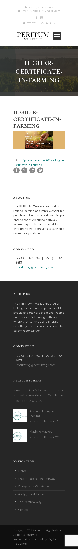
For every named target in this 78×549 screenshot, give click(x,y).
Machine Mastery (41, 431)
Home (22, 471)
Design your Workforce (33, 486)
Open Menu (57, 36)
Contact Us (48, 23)
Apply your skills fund (32, 494)
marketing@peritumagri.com (41, 10)
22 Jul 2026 (35, 400)
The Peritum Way (29, 502)
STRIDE (31, 23)
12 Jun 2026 (51, 421)
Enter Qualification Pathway (36, 478)
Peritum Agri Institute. (49, 530)
